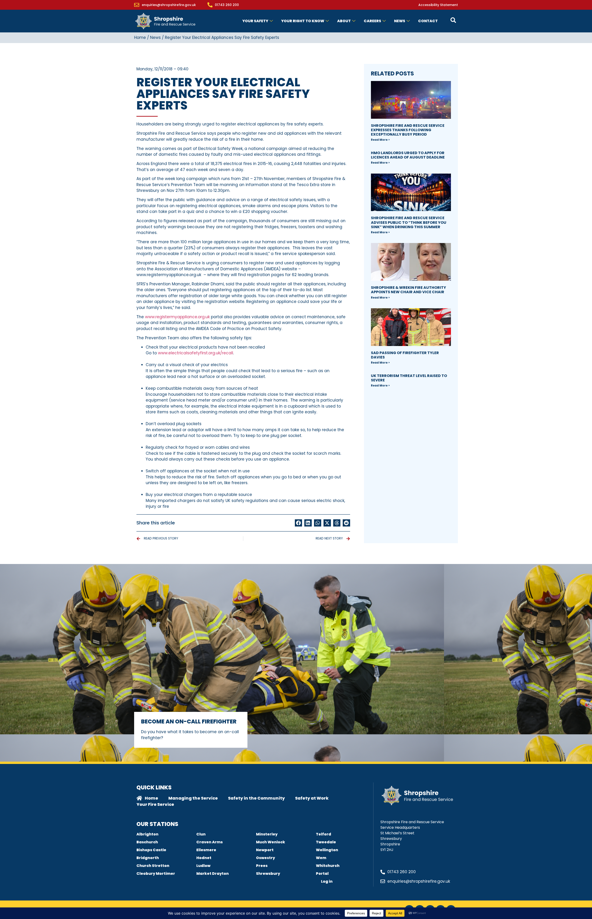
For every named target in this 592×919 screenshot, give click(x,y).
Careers (372, 21)
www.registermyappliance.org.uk (177, 317)
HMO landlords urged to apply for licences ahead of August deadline (408, 155)
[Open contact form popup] (453, 20)
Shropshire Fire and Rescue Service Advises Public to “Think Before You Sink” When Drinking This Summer (408, 222)
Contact (428, 21)
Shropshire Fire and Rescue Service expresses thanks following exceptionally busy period (407, 130)
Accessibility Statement (438, 5)
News (399, 21)
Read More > (380, 140)
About (344, 21)
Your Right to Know (302, 21)
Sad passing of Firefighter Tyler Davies (405, 355)
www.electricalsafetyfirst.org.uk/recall (195, 353)
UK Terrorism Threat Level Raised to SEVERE (409, 378)
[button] (298, 523)
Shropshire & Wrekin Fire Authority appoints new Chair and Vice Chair (408, 290)
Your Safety (255, 21)
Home (140, 37)
